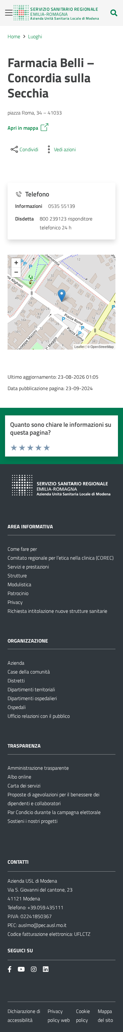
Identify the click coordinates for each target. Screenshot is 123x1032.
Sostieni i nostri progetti (32, 821)
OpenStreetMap (102, 347)
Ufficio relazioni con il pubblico (39, 716)
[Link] (56, 12)
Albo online (19, 776)
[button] (7, 12)
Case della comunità (29, 671)
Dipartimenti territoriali (31, 689)
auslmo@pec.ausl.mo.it (42, 925)
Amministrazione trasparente (38, 768)
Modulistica (19, 584)
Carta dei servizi (24, 785)
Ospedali (17, 707)
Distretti (16, 680)
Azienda (16, 663)
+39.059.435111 (44, 907)
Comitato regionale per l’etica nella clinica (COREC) (61, 558)
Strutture (17, 575)
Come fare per (22, 549)
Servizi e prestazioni (28, 566)
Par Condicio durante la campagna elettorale (54, 812)
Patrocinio (18, 593)
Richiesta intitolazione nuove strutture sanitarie (57, 611)
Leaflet (79, 347)
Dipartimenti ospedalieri (32, 698)
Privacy (15, 602)
